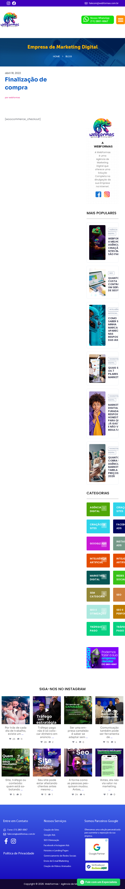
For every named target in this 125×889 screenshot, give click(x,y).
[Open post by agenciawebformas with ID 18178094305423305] (78, 763)
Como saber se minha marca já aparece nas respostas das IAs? (115, 329)
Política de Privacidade (18, 853)
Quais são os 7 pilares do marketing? (116, 372)
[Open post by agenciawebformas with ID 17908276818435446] (109, 763)
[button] (120, 19)
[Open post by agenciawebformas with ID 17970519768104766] (16, 763)
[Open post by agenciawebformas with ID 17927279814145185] (109, 710)
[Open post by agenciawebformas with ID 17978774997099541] (78, 710)
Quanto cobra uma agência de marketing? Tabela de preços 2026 (116, 467)
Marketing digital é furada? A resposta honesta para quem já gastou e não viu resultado (115, 417)
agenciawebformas (15, 699)
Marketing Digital (114, 361)
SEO (111, 273)
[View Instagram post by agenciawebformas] (26, 721)
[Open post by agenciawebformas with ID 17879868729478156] (47, 763)
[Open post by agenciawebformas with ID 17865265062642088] (16, 710)
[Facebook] (14, 3)
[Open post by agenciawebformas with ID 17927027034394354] (47, 710)
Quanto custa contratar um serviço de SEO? (116, 284)
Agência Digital (113, 232)
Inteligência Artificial (115, 311)
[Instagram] (8, 3)
